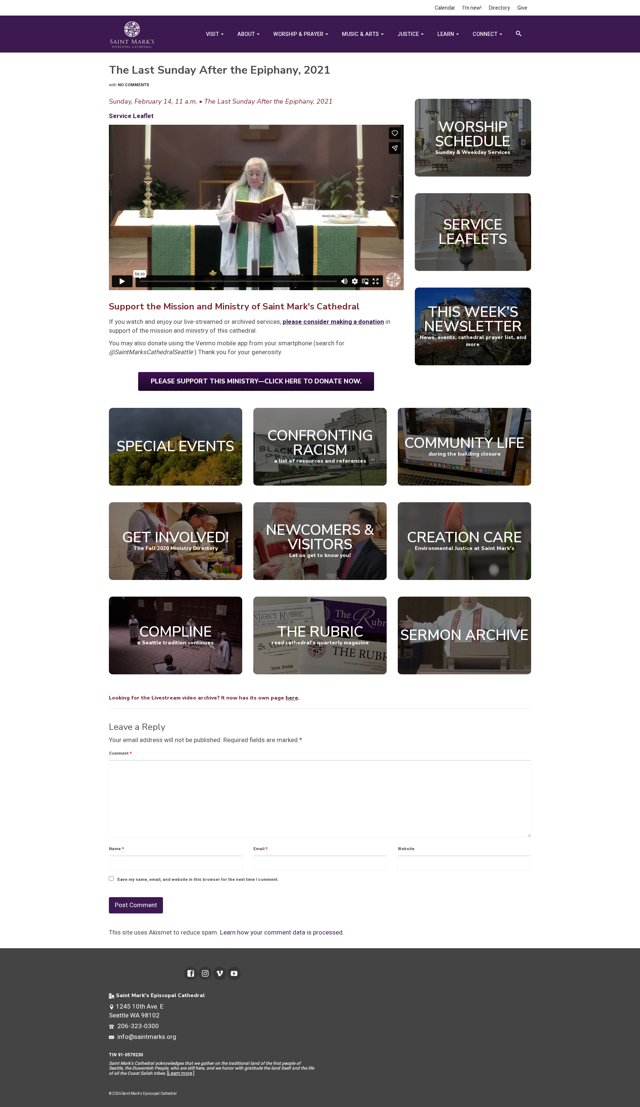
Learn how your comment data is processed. (282, 932)
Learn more (180, 1073)
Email (260, 849)
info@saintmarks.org (146, 1036)
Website (406, 849)
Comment (120, 753)
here (292, 697)
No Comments (133, 85)
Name (116, 849)
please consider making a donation (333, 321)
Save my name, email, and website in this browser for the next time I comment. (198, 879)
